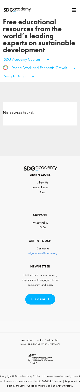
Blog (42, 192)
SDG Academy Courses (23, 59)
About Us (42, 182)
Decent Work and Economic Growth (39, 67)
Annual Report (40, 187)
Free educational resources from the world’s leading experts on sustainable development (39, 35)
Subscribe (38, 299)
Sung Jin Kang (15, 76)
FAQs (42, 227)
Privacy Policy (40, 223)
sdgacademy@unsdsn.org (42, 253)
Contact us (43, 248)
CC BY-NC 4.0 (45, 381)
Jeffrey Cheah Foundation (33, 385)
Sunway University (62, 385)
